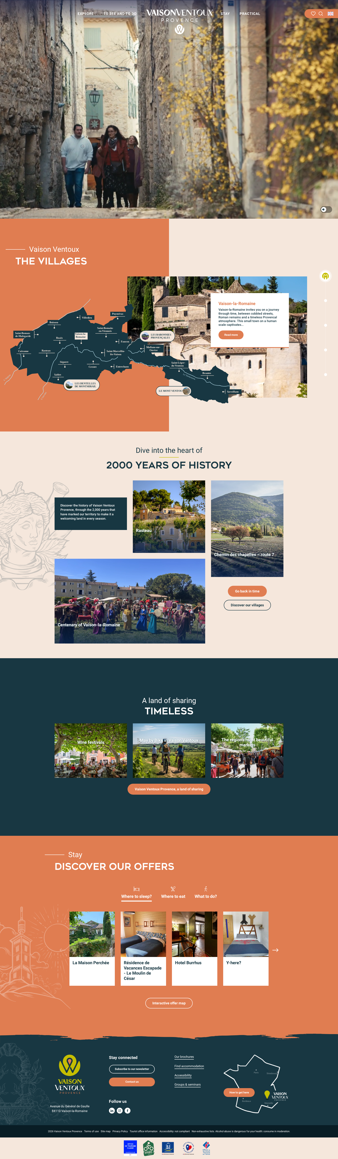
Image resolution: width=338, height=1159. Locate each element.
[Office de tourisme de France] (206, 1148)
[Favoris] (313, 14)
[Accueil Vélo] (148, 1148)
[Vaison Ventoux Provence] (179, 21)
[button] (321, 14)
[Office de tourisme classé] (130, 1148)
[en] (331, 14)
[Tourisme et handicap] (168, 1148)
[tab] (136, 892)
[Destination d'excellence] (188, 1148)
